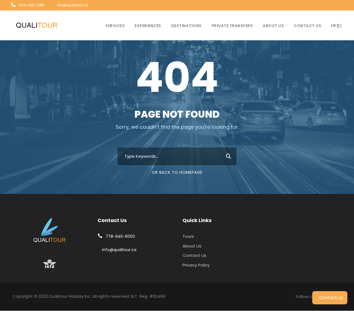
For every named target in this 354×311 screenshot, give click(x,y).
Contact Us (307, 25)
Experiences (148, 25)
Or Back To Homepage (177, 172)
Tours (188, 236)
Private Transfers (232, 25)
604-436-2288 (31, 5)
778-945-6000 (120, 236)
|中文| (336, 25)
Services (115, 25)
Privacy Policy (196, 265)
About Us (273, 25)
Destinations (186, 25)
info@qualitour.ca (72, 5)
